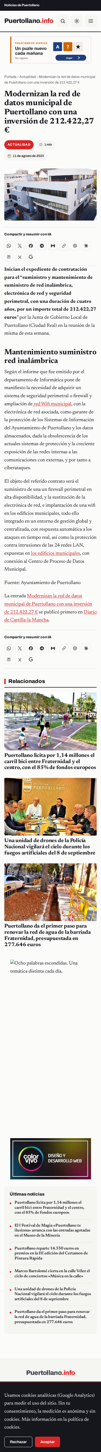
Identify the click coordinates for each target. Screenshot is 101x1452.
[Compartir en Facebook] (30, 245)
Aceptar (47, 1442)
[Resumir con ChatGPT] (75, 245)
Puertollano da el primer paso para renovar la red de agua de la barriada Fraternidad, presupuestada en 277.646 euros (52, 1317)
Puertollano (28, 20)
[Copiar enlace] (64, 245)
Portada (10, 77)
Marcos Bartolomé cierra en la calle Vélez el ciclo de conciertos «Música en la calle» (52, 1273)
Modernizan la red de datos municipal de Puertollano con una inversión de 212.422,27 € (48, 604)
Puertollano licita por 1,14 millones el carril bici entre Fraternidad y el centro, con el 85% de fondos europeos (50, 762)
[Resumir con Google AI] (30, 256)
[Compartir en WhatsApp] (8, 245)
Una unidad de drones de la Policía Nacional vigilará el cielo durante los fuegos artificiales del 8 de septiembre (49, 847)
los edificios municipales (55, 553)
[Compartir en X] (19, 245)
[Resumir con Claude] (86, 245)
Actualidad (27, 77)
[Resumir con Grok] (19, 256)
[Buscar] (63, 21)
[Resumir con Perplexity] (8, 256)
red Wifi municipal (52, 404)
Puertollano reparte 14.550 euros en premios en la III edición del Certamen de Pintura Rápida (51, 1254)
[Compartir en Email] (52, 245)
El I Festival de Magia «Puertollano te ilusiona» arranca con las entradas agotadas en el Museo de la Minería (52, 1231)
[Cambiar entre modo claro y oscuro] (77, 21)
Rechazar (18, 1442)
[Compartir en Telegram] (41, 245)
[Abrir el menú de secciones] (91, 21)
